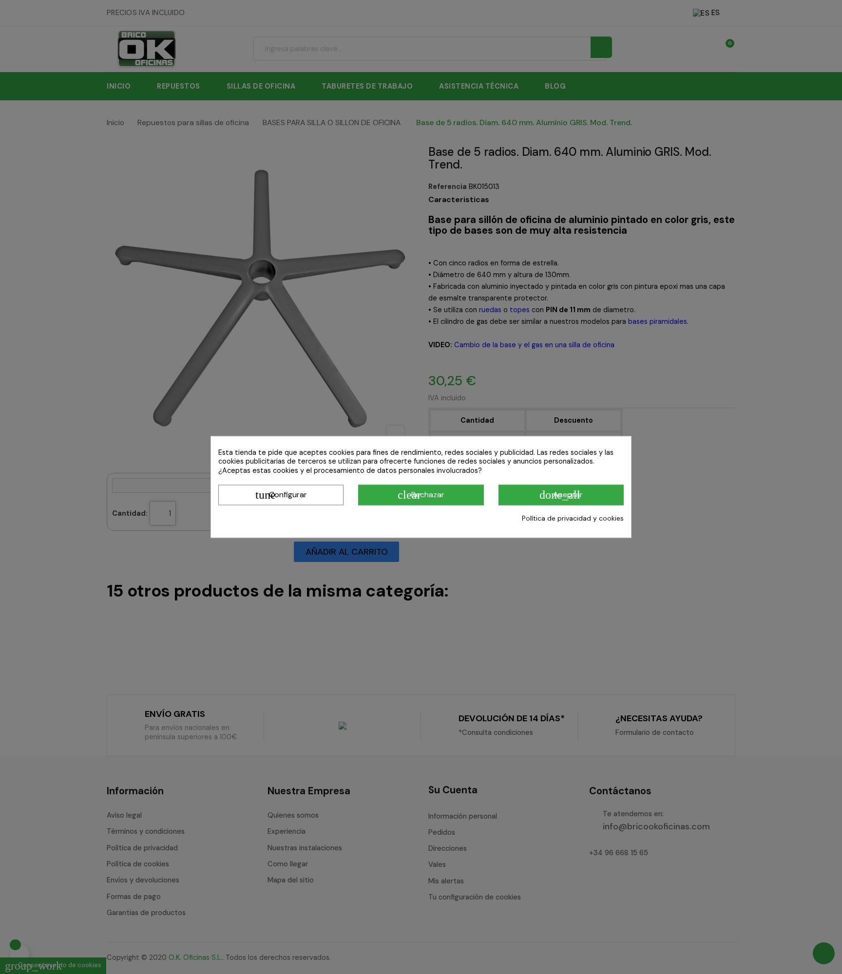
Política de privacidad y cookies (573, 518)
